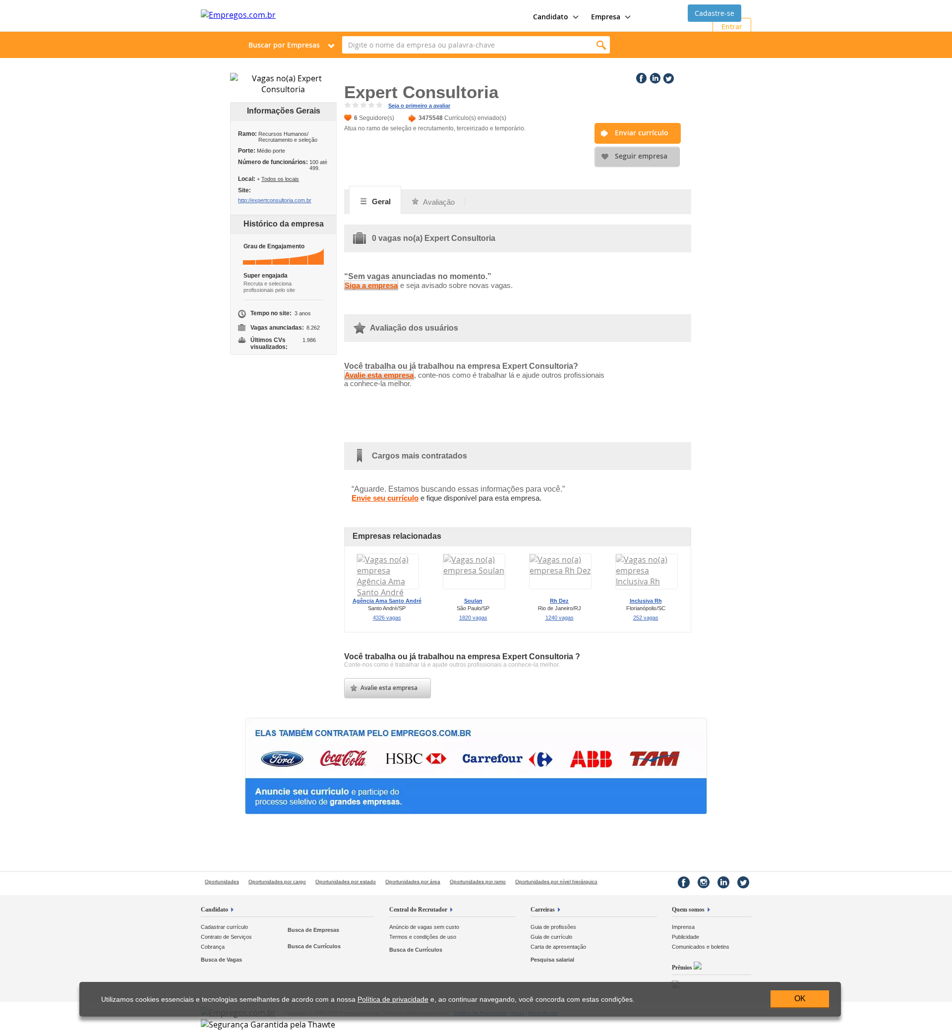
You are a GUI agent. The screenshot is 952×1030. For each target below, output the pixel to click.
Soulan (473, 601)
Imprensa (683, 927)
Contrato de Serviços (226, 937)
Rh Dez (559, 601)
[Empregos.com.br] (238, 14)
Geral (380, 201)
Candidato (214, 909)
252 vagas (645, 618)
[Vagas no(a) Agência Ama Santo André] (387, 592)
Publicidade (685, 937)
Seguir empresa (641, 156)
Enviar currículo (641, 132)
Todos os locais (280, 179)
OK (800, 998)
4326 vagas (387, 618)
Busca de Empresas (313, 930)
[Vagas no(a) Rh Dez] (560, 570)
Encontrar (601, 45)
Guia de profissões (553, 927)
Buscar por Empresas (284, 45)
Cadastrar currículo (224, 927)
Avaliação (438, 202)
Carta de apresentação (558, 947)
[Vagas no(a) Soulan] (474, 570)
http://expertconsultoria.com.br (274, 200)
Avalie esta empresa (379, 375)
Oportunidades (222, 881)
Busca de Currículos (314, 946)
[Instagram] (704, 882)
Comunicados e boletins (700, 947)
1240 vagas (559, 618)
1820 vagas (473, 618)
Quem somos (688, 909)
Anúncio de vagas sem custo (424, 927)
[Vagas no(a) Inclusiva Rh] (646, 581)
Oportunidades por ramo (478, 881)
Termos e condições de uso (422, 937)
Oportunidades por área (412, 881)
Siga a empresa (371, 285)
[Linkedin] (654, 76)
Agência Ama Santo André (387, 601)
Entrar (731, 26)
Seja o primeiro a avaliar (419, 106)
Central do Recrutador (418, 909)
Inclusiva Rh (646, 601)
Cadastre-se (714, 13)
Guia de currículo (551, 937)
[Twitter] (667, 76)
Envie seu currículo (385, 498)
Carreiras (543, 909)
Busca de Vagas (221, 960)
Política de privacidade (392, 999)
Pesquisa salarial (552, 960)
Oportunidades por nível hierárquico (556, 881)
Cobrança (213, 947)
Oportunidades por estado (345, 881)
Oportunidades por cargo (277, 881)
